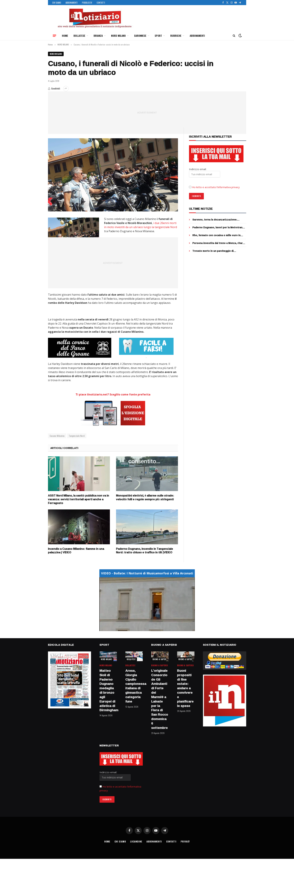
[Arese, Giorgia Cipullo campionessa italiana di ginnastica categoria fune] (134, 656)
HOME (65, 35)
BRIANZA (98, 35)
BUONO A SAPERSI (160, 659)
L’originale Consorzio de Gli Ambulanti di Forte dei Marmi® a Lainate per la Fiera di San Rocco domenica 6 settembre (159, 699)
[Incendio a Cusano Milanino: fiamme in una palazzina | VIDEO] (79, 526)
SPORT (158, 35)
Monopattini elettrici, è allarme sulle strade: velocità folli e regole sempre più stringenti (145, 497)
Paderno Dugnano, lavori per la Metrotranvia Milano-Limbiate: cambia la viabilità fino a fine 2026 (219, 227)
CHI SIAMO (56, 2)
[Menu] (54, 35)
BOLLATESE (79, 35)
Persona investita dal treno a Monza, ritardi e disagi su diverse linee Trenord (218, 243)
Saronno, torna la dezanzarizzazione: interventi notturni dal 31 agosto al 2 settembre (214, 219)
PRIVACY (185, 841)
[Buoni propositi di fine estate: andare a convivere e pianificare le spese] (185, 656)
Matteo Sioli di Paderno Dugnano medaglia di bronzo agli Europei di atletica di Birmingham (108, 690)
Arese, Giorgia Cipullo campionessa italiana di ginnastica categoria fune (134, 686)
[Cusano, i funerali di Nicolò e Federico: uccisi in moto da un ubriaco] (113, 174)
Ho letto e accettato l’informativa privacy (216, 187)
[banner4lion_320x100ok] (79, 348)
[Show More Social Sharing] (66, 88)
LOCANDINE (136, 841)
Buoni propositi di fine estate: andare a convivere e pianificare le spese (185, 688)
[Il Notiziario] (94, 18)
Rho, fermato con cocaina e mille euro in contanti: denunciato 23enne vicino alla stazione (216, 235)
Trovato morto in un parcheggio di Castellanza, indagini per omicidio (213, 251)
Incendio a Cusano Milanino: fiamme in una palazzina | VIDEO (76, 550)
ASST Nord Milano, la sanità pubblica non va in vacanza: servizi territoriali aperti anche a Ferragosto (78, 499)
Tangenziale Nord (77, 435)
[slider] (143, 628)
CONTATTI (101, 2)
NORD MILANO (118, 35)
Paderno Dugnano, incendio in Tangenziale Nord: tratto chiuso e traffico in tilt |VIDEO (144, 550)
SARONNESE (140, 35)
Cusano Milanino (57, 435)
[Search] (234, 35)
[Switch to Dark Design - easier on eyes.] (240, 35)
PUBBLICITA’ (87, 2)
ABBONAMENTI (72, 2)
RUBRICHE (175, 35)
